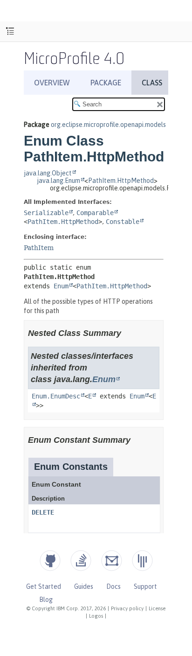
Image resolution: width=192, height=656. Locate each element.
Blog (46, 599)
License (157, 608)
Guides (83, 586)
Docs (113, 586)
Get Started (43, 586)
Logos (96, 616)
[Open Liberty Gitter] (142, 560)
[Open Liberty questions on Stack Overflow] (80, 560)
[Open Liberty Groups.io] (111, 560)
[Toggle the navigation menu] (10, 31)
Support (145, 586)
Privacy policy (127, 608)
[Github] (50, 560)
